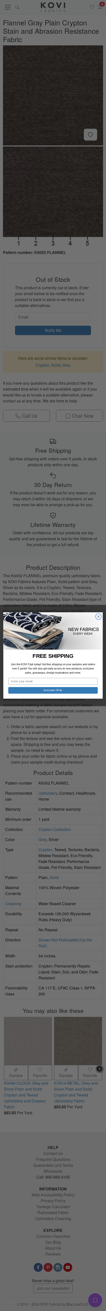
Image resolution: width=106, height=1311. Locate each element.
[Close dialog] (99, 617)
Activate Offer (53, 690)
